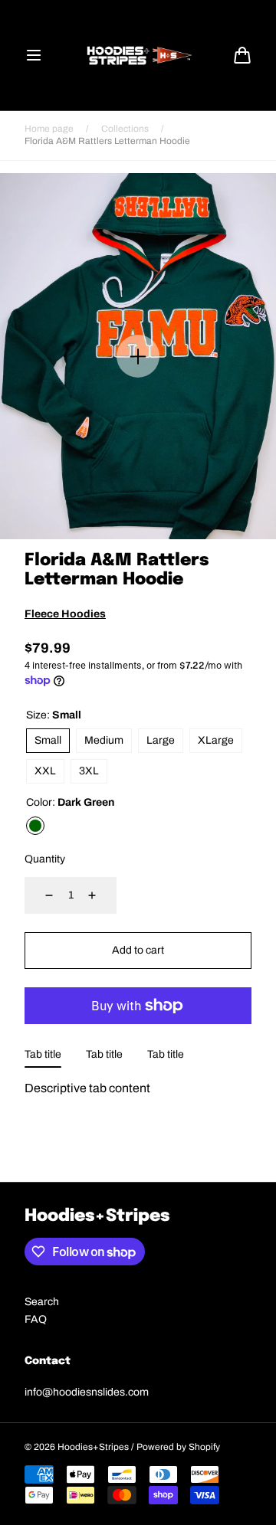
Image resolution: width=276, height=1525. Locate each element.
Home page (49, 128)
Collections (125, 128)
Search (42, 1301)
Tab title (43, 1054)
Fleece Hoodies (65, 614)
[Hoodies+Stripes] (138, 55)
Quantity (45, 859)
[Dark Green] (35, 825)
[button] (34, 55)
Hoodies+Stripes (93, 1447)
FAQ (36, 1319)
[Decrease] (40, 895)
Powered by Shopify (178, 1447)
